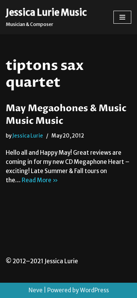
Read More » (40, 180)
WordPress (94, 290)
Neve (36, 290)
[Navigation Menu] (122, 17)
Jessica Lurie (27, 136)
